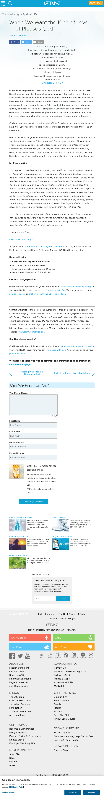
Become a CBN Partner (21, 729)
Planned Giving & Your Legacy (25, 736)
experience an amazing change (76, 287)
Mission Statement (19, 668)
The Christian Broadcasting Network (52, 630)
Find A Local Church (65, 719)
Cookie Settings (8, 792)
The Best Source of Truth (71, 614)
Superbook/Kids (17, 675)
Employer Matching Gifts (22, 743)
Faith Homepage (47, 614)
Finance (58, 711)
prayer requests (17, 294)
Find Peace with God (19, 537)
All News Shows (17, 715)
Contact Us (60, 668)
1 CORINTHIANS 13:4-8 (52, 83)
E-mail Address (17, 442)
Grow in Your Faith (18, 555)
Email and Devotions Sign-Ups (70, 671)
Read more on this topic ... (22, 239)
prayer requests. (17, 354)
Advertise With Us (63, 682)
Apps (50, 658)
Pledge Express (17, 732)
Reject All (91, 792)
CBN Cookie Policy (16, 787)
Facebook (11, 656)
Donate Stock (16, 740)
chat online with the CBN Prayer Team (47, 294)
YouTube (28, 656)
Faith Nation (15, 708)
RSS (66, 658)
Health (57, 708)
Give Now (95, 3)
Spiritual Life (29, 14)
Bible (41, 658)
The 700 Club (16, 697)
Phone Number (16, 453)
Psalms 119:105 (62, 732)
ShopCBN (74, 658)
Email (91, 658)
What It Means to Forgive (63, 618)
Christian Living (10, 14)
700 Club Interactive (20, 711)
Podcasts (58, 658)
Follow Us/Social (63, 675)
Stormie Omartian (18, 36)
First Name (14, 420)
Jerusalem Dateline (19, 704)
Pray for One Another (62, 537)
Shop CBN (14, 754)
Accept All (73, 792)
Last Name (14, 431)
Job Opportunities (18, 686)
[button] (14, 42)
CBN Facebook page (19, 364)
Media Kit (59, 686)
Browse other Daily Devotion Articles (31, 261)
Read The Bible (62, 715)
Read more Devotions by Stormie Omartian (33, 269)
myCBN (83, 658)
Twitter (19, 656)
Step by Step (61, 750)
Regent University (18, 682)
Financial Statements (20, 679)
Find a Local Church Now (21, 518)
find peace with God (56, 290)
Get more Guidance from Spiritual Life (31, 272)
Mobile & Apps (62, 679)
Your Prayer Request (20, 392)
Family (57, 704)
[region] (52, 787)
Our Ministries (16, 671)
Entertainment (61, 700)
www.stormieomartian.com (32, 332)
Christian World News (20, 700)
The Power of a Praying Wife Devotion (44, 246)
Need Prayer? (58, 518)
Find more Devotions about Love (28, 265)
